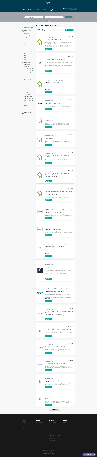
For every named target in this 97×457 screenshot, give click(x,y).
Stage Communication (48, 450)
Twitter (64, 424)
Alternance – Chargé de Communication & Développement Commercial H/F (58, 119)
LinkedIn (64, 426)
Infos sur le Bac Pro (53, 431)
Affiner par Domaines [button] (27, 79)
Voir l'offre (48, 49)
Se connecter (38, 426)
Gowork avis (51, 428)
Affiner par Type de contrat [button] (26, 31)
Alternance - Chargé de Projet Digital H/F (54, 39)
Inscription (72, 8)
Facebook (65, 422)
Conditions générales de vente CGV (27, 431)
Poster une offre (39, 422)
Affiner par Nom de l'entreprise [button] (26, 87)
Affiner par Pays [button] (26, 105)
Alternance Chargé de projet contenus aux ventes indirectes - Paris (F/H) (59, 312)
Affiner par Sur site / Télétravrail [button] (27, 113)
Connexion (65, 8)
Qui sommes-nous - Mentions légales (28, 426)
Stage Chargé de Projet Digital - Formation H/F (55, 59)
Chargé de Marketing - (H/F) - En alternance (55, 346)
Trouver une (54, 424)
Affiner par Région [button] (27, 62)
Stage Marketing (48, 452)
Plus (24, 59)
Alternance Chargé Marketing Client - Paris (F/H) (56, 380)
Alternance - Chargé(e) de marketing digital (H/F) (56, 228)
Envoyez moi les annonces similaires (41, 30)
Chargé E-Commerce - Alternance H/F (54, 102)
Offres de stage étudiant (48, 453)
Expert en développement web (54, 436)
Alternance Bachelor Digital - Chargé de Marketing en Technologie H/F (57, 156)
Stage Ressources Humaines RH (48, 449)
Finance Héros (25, 434)
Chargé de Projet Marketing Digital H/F (54, 80)
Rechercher (68, 17)
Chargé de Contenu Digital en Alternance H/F (55, 244)
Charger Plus (55, 409)
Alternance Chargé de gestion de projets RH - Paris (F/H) (58, 329)
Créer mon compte (40, 428)
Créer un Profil (52, 438)
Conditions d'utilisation (26, 424)
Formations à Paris (53, 433)
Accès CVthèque (39, 424)
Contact (24, 422)
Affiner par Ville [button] (26, 44)
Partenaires (24, 436)
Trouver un (52, 422)
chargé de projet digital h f (28, 27)
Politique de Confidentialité (27, 429)
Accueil (23, 420)
